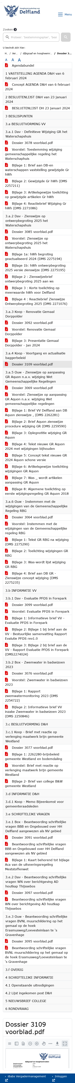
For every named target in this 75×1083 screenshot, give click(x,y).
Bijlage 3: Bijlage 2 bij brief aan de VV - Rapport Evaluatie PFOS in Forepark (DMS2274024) (37, 649)
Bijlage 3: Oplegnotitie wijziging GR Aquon (36, 435)
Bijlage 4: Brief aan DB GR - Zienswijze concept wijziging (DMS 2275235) (31, 577)
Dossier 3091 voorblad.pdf (32, 837)
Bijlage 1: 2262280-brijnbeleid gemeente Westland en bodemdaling (33, 756)
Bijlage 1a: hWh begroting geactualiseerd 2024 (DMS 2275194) (33, 256)
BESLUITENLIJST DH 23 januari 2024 (40, 108)
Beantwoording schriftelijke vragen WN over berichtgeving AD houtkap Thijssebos (35, 904)
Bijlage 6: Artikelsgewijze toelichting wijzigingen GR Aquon (36, 469)
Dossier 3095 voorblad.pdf (32, 941)
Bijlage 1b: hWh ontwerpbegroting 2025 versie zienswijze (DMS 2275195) (35, 268)
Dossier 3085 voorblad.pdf (32, 231)
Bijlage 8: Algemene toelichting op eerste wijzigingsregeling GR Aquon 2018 (37, 491)
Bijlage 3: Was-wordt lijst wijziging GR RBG (35, 564)
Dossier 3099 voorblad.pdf (32, 605)
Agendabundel (22, 65)
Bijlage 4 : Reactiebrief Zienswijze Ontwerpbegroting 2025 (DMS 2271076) (36, 301)
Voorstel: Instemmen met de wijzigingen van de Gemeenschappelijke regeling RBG (36, 528)
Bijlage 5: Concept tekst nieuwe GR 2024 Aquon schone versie (36, 457)
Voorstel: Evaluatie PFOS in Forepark (40, 611)
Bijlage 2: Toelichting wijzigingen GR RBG (36, 553)
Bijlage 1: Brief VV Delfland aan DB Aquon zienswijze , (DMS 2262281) (36, 412)
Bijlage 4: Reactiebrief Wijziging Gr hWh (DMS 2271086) (35, 206)
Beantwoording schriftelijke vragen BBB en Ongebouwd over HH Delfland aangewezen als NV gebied (35, 848)
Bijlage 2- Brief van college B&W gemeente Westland (34, 783)
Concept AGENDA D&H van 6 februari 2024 (37, 87)
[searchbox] (31, 37)
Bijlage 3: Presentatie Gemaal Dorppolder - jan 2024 (32, 343)
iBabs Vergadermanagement (26, 1076)
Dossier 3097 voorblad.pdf (32, 892)
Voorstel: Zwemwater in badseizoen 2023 (36, 682)
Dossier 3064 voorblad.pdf (32, 517)
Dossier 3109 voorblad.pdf (32, 364)
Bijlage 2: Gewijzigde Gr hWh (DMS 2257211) (36, 183)
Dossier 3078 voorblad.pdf (32, 143)
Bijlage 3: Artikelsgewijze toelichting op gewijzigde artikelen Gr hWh (36, 194)
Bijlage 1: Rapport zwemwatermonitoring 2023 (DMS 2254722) (31, 695)
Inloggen (60, 1076)
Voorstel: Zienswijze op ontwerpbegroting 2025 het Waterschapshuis (26, 243)
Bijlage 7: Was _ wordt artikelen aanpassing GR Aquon (33, 480)
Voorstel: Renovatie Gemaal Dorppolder (30, 332)
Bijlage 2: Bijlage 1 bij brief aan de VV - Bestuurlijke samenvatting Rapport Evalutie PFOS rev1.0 (36, 633)
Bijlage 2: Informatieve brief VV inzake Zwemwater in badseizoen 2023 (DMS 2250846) (35, 711)
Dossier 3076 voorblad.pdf (32, 673)
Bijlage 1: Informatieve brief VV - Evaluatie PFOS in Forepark (34, 620)
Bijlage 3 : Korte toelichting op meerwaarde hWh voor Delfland (32, 290)
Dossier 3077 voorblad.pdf (32, 747)
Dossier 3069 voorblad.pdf (32, 388)
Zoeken (8, 29)
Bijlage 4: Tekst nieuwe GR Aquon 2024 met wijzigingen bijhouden (35, 446)
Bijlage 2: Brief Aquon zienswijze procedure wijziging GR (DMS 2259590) (35, 424)
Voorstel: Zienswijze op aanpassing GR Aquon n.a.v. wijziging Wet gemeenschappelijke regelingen (36, 399)
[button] (66, 37)
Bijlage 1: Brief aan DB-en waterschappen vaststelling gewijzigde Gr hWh (37, 169)
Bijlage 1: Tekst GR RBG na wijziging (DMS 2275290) (37, 542)
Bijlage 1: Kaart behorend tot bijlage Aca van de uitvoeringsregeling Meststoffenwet (37, 864)
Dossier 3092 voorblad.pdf (32, 323)
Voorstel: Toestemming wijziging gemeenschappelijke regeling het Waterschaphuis (33, 154)
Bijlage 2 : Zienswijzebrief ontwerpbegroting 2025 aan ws (29, 279)
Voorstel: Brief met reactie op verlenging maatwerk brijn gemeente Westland (34, 770)
